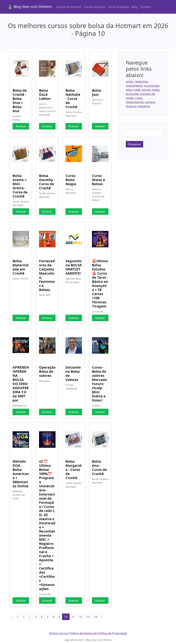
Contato (145, 7)
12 (80, 617)
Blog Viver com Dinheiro (32, 6)
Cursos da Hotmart (68, 7)
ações (129, 81)
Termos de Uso (59, 633)
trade (137, 90)
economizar (151, 86)
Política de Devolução (83, 633)
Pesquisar (134, 144)
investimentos (135, 102)
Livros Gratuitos (118, 7)
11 (73, 617)
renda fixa (141, 81)
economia (132, 94)
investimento (134, 86)
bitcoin (146, 90)
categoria (144, 106)
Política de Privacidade (112, 633)
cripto (139, 98)
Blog (135, 7)
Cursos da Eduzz (94, 7)
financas (131, 106)
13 (88, 617)
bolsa (155, 90)
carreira (150, 102)
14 (95, 617)
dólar (129, 90)
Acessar (21, 126)
